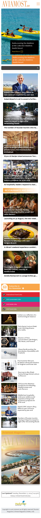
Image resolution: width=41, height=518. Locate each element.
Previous (4, 32)
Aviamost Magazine (13, 432)
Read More (16, 51)
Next (37, 32)
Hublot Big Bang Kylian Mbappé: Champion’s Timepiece (26, 58)
